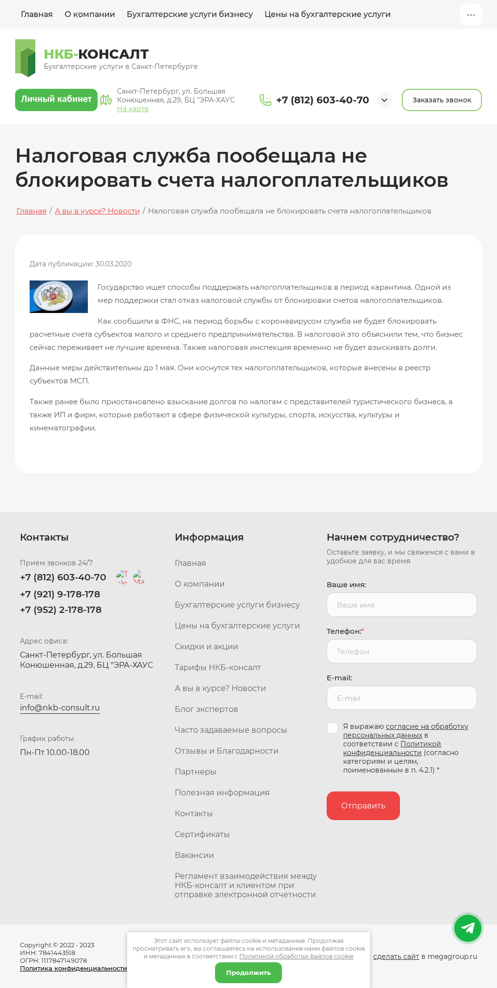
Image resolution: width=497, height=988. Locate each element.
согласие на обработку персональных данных (405, 731)
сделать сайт (396, 956)
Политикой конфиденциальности (392, 748)
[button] (442, 100)
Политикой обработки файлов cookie (296, 956)
